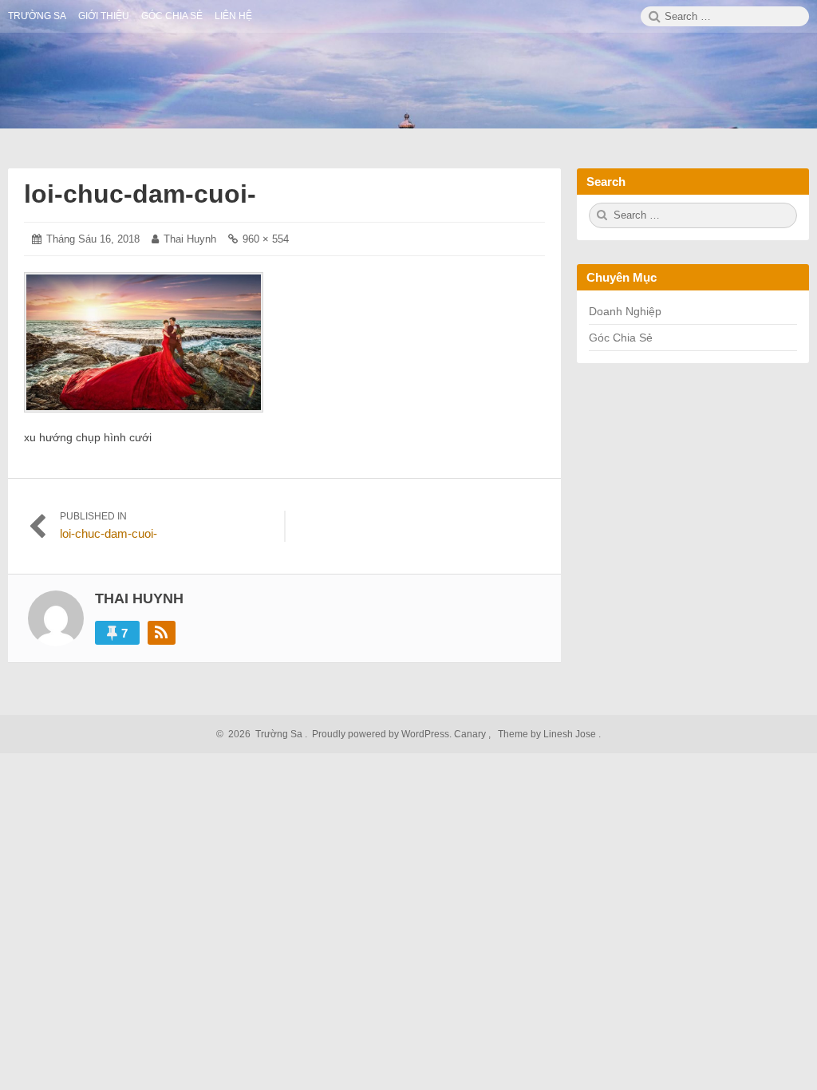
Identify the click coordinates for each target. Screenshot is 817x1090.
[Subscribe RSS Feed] (162, 633)
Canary (471, 734)
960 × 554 (266, 239)
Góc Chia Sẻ (621, 337)
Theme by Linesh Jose (548, 734)
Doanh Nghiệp (625, 311)
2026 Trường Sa (263, 734)
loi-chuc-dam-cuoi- (140, 194)
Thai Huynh (190, 239)
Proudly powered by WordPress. (382, 734)
